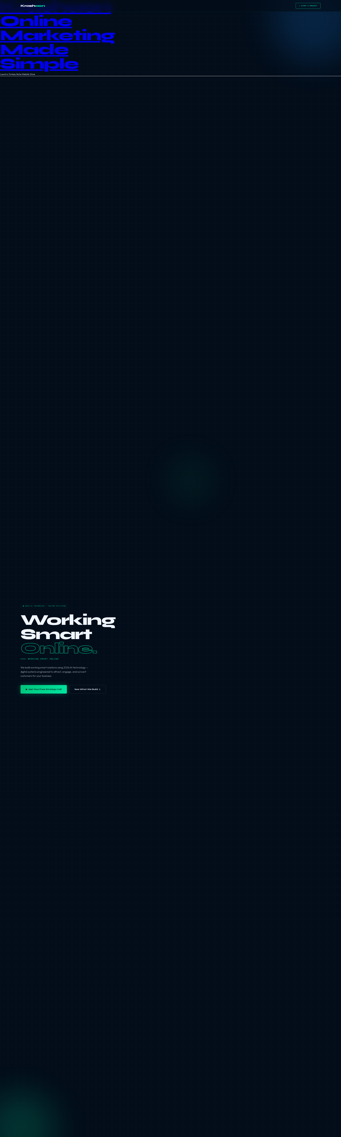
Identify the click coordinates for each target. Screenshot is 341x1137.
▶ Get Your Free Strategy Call (44, 689)
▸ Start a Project (308, 6)
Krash (33, 6)
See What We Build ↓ (87, 689)
